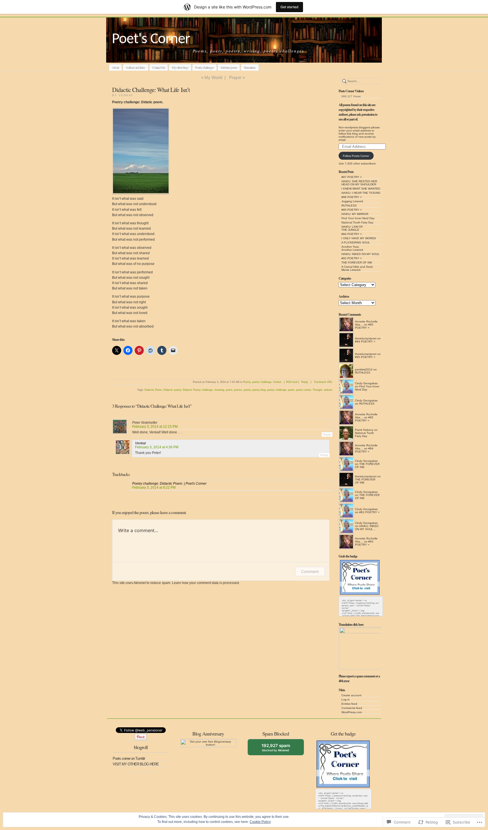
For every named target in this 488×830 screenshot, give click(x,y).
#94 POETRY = (351, 234)
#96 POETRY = (351, 197)
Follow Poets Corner (356, 155)
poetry (247, 389)
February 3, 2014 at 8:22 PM (154, 487)
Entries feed (349, 703)
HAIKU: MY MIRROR (354, 214)
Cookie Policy (260, 822)
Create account (351, 695)
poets (291, 389)
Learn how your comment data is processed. (206, 583)
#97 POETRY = (351, 177)
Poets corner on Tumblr (129, 758)
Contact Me (158, 67)
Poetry (246, 382)
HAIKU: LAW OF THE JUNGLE (352, 228)
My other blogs (180, 67)
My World (213, 77)
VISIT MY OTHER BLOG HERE (136, 764)
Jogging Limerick (352, 201)
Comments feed (351, 708)
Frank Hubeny (364, 429)
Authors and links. (135, 67)
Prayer (235, 77)
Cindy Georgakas (366, 383)
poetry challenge (261, 382)
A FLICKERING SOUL (355, 242)
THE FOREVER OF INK (356, 262)
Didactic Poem (153, 389)
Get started (289, 7)
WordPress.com (351, 712)
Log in (345, 699)
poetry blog (258, 389)
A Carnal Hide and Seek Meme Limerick (357, 268)
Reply (304, 382)
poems (238, 389)
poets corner (303, 389)
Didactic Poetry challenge (198, 389)
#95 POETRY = (351, 209)
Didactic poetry (172, 389)
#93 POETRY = (351, 258)
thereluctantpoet (365, 338)
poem (229, 389)
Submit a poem (229, 67)
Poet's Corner (151, 39)
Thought (317, 389)
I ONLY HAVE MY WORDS (358, 238)
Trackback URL (323, 382)
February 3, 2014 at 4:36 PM (156, 447)
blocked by (280, 749)
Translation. (250, 67)
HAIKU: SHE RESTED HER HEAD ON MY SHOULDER (359, 183)
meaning (219, 389)
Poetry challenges (204, 67)
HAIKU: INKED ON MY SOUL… (366, 527)
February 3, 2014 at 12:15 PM (155, 427)
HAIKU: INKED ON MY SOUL (360, 254)
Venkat (277, 382)
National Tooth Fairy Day (357, 222)
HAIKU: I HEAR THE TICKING (360, 192)
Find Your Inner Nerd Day (357, 218)
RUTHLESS (349, 205)
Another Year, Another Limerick (352, 248)
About (115, 67)
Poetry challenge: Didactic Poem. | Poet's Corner (169, 484)
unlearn (328, 389)
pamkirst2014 (363, 369)
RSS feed (291, 382)
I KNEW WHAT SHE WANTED (360, 188)
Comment (310, 571)
